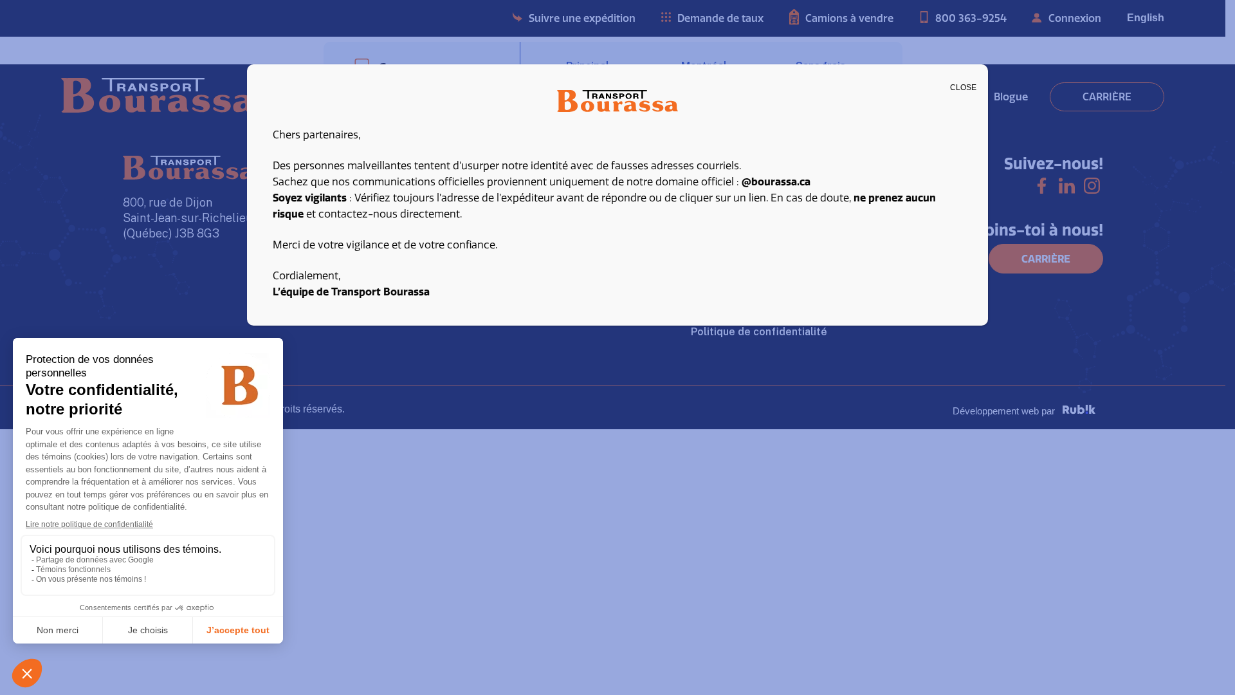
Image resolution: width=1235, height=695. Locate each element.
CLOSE (963, 87)
